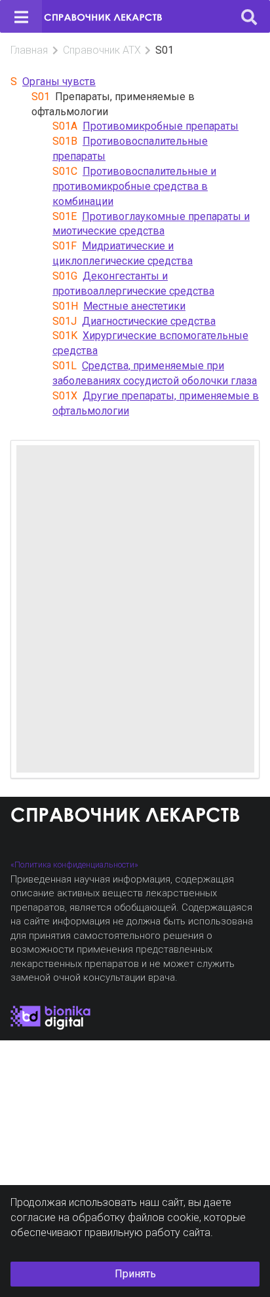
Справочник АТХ (102, 50)
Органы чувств (59, 81)
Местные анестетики (134, 306)
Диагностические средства (149, 321)
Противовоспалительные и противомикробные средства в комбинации (134, 186)
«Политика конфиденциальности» (74, 864)
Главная (29, 50)
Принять (135, 1274)
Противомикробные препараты (161, 126)
